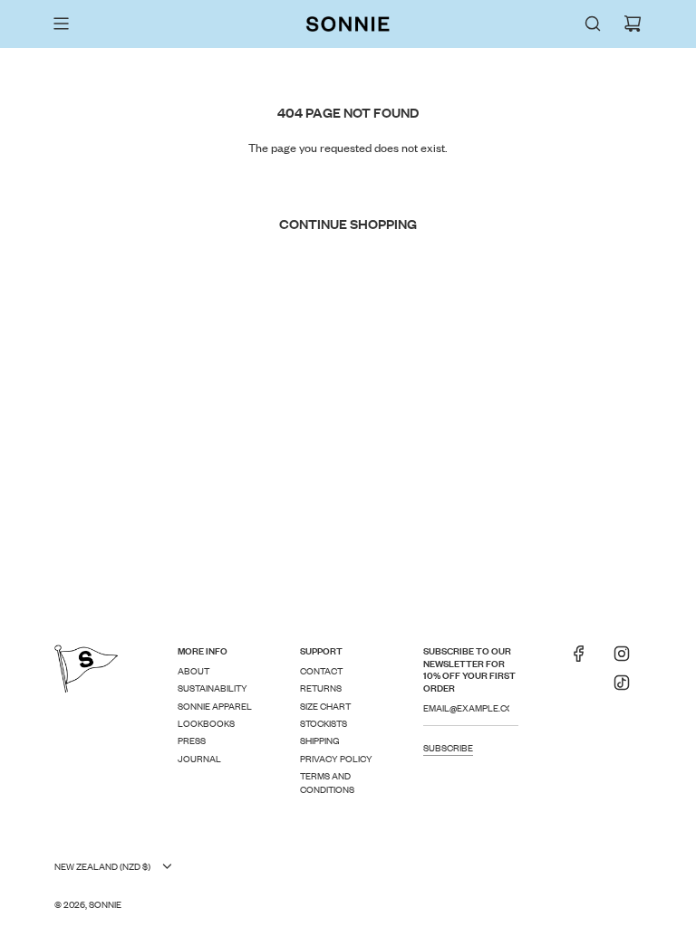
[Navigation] (61, 23)
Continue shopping (348, 223)
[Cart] (632, 23)
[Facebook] (579, 659)
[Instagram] (622, 659)
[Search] (593, 23)
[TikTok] (622, 688)
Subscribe (448, 747)
